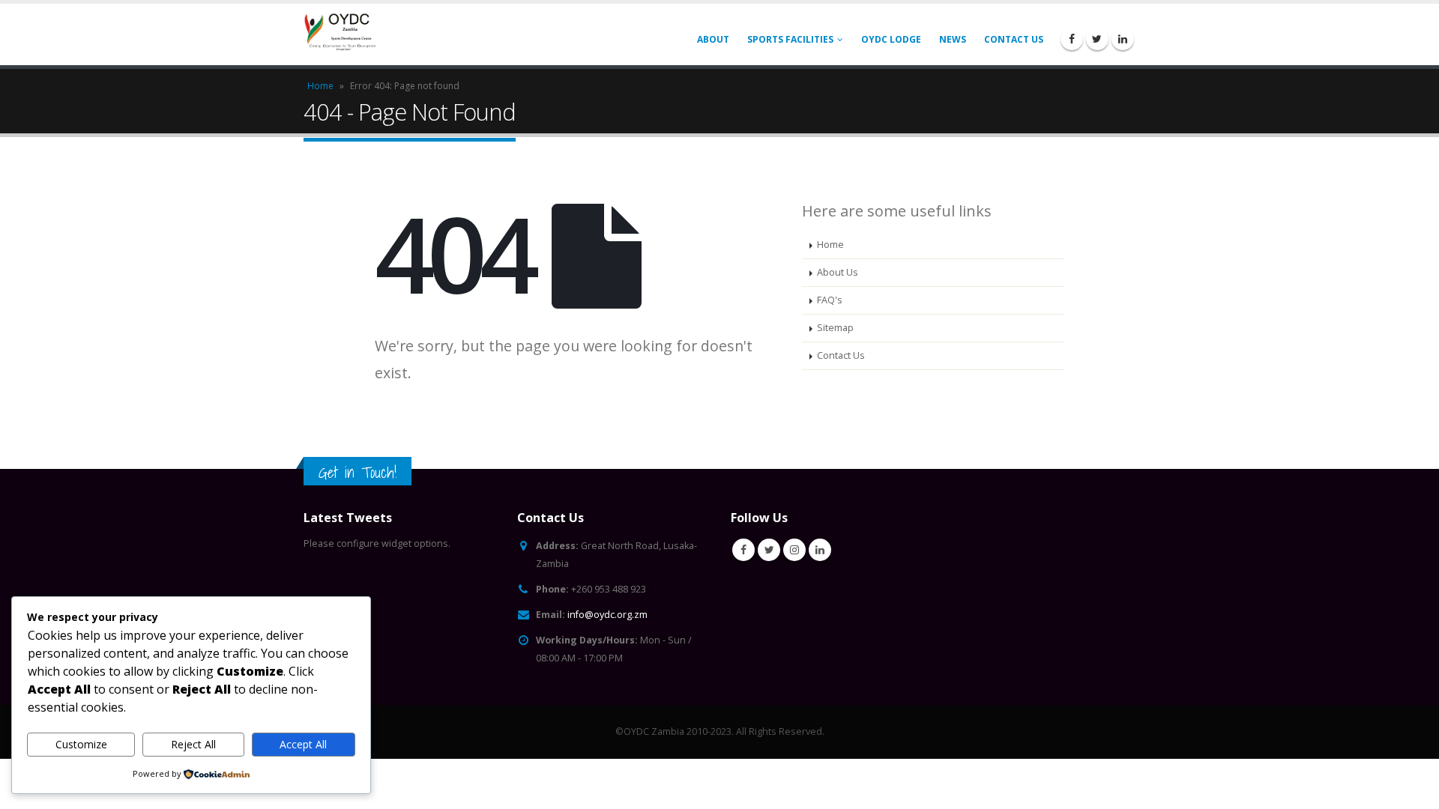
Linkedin (820, 550)
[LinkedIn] (1122, 39)
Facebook (743, 550)
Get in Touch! (357, 472)
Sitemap (835, 327)
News (952, 39)
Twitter (769, 550)
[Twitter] (1097, 39)
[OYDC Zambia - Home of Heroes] (341, 35)
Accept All (303, 744)
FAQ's (829, 300)
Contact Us (1013, 39)
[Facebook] (1072, 39)
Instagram (794, 550)
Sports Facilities (790, 39)
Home (320, 85)
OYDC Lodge (891, 39)
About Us (837, 272)
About (713, 39)
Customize (81, 744)
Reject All (193, 744)
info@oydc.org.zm (607, 614)
